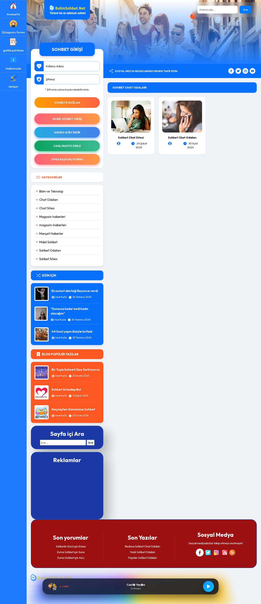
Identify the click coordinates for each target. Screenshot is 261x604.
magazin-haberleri (52, 225)
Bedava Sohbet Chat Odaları (142, 546)
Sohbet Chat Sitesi (131, 137)
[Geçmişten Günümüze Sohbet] (41, 412)
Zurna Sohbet (65, 552)
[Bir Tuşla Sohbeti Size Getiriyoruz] (41, 372)
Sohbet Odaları (50, 250)
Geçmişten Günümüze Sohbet (73, 409)
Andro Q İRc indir (67, 132)
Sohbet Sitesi (48, 259)
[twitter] (238, 70)
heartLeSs (61, 297)
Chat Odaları (48, 200)
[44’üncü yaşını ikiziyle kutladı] (41, 334)
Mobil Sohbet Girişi (67, 119)
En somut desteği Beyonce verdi (74, 291)
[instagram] (246, 70)
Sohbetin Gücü (65, 546)
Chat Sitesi (47, 208)
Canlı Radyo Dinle (67, 146)
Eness (82, 546)
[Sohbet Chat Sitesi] (131, 116)
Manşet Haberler (51, 233)
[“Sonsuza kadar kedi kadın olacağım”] (41, 313)
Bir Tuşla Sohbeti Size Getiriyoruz (75, 370)
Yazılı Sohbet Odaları (142, 552)
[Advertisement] (67, 491)
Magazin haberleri (52, 217)
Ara (245, 9)
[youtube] (252, 70)
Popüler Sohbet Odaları (142, 557)
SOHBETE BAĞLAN (67, 102)
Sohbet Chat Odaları (182, 137)
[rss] (232, 552)
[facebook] (231, 70)
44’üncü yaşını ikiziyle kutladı (71, 331)
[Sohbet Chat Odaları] (182, 116)
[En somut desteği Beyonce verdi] (41, 293)
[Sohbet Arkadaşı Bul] (41, 392)
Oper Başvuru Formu (67, 159)
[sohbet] (67, 9)
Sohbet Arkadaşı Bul (66, 389)
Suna (81, 552)
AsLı (81, 557)
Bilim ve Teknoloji (51, 191)
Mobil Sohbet (48, 242)
